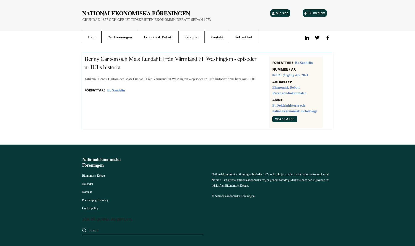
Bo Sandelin (116, 90)
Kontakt (217, 37)
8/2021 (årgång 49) (286, 74)
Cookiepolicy (90, 208)
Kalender (192, 37)
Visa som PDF (284, 119)
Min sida (282, 13)
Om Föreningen (120, 37)
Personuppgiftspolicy (95, 200)
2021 (304, 74)
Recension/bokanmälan (289, 92)
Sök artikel (243, 37)
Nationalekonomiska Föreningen (235, 196)
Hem (92, 37)
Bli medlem (317, 13)
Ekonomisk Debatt (158, 37)
